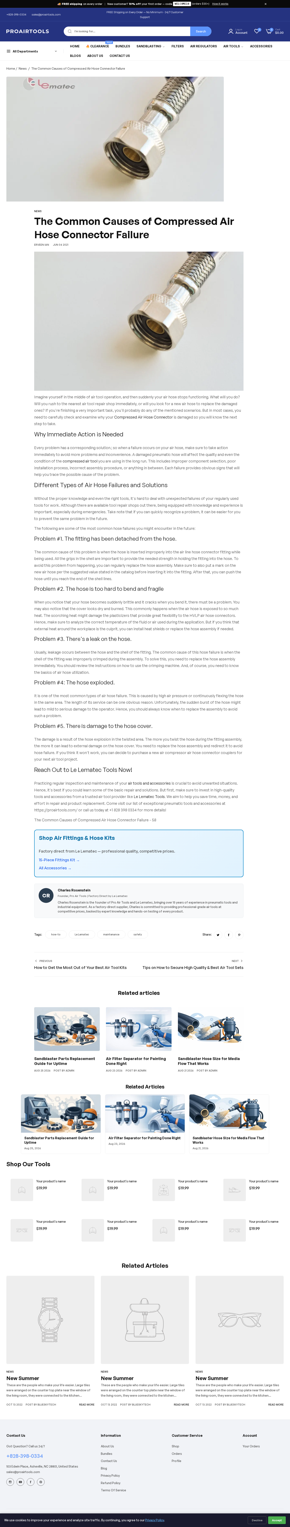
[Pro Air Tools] (27, 31)
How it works (220, 3)
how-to (56, 934)
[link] (150, 46)
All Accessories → (55, 868)
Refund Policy (110, 1483)
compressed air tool (80, 461)
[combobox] (137, 31)
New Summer (22, 1378)
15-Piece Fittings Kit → (59, 859)
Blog (104, 1468)
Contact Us (109, 1461)
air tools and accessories (149, 783)
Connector (163, 417)
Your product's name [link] (51, 1181)
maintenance (111, 934)
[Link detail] (10, 1482)
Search (201, 31)
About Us (107, 1446)
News (23, 68)
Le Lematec (82, 934)
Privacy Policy (110, 1475)
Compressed (126, 417)
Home (10, 68)
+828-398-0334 (24, 1456)
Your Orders (251, 1446)
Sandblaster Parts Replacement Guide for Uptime (64, 1061)
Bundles (106, 1453)
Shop (175, 1446)
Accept (277, 1520)
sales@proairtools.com (23, 1472)
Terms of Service (113, 1490)
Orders (177, 1453)
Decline (257, 1520)
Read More (86, 1404)
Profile (176, 1461)
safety (138, 934)
